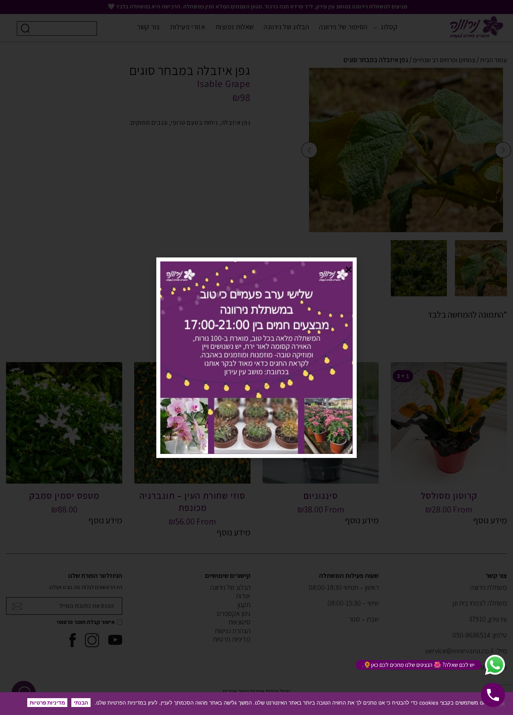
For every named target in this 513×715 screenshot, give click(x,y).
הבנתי (81, 702)
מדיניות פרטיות (47, 702)
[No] (503, 704)
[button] (349, 269)
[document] (256, 357)
